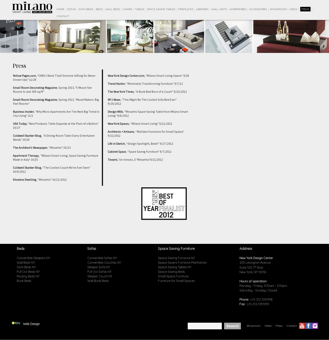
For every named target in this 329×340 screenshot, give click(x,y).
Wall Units (219, 9)
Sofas (71, 9)
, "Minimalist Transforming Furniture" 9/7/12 (145, 84)
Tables (139, 9)
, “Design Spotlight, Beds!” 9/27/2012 (140, 144)
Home (60, 9)
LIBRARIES (202, 9)
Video (293, 9)
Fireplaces (185, 9)
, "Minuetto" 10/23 (42, 148)
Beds (99, 9)
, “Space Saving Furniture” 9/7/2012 (140, 152)
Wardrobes (238, 9)
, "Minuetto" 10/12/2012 (40, 180)
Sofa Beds (86, 9)
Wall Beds (112, 9)
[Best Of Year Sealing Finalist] (164, 219)
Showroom (278, 9)
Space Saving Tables (161, 9)
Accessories (258, 9)
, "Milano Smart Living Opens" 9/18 (148, 76)
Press (305, 9)
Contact (63, 16)
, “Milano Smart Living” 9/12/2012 (140, 124)
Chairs (127, 9)
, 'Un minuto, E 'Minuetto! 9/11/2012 (135, 160)
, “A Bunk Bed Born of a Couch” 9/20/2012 (147, 92)
